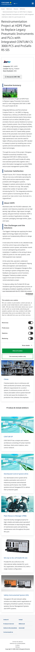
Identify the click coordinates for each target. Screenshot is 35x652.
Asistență (21, 628)
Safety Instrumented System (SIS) (16, 595)
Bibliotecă (9, 9)
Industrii (6, 619)
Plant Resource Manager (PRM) (15, 516)
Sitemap (17, 647)
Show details (26, 345)
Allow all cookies (17, 351)
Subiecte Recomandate (10, 628)
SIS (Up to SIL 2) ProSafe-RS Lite (15, 558)
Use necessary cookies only (17, 356)
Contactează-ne (8, 632)
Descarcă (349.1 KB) (13, 77)
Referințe (22, 9)
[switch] (30, 328)
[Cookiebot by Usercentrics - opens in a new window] (25, 294)
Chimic (6, 379)
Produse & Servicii (8, 624)
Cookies (17, 645)
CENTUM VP (8, 437)
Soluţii (21, 619)
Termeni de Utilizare (17, 641)
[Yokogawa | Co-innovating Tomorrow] (6, 3)
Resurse (16, 9)
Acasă (3, 9)
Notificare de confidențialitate (17, 643)
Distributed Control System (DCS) (16, 474)
